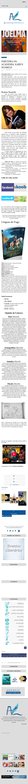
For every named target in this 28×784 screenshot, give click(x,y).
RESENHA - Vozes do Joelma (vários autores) (14, 42)
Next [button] (23, 43)
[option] (14, 43)
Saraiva (6, 306)
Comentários (15, 484)
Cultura (11, 306)
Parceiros (4, 57)
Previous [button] (4, 43)
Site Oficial (7, 301)
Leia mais (24, 724)
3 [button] (16, 54)
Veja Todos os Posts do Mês (14, 662)
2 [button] (14, 54)
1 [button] (12, 54)
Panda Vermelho (10, 148)
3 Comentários (7, 515)
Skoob (6, 299)
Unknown (8, 69)
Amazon (11, 308)
